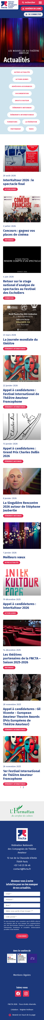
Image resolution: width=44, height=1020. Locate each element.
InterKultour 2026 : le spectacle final (18, 182)
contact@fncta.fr (22, 869)
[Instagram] (26, 994)
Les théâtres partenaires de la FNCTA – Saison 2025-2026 (22, 658)
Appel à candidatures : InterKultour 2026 (19, 606)
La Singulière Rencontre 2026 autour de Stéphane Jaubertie (21, 506)
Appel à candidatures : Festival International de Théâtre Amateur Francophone (21, 396)
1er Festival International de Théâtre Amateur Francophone (21, 775)
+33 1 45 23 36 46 (22, 865)
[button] (40, 2)
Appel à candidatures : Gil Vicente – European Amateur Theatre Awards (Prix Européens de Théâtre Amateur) (21, 716)
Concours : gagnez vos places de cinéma (19, 232)
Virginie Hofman (26, 1010)
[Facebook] (18, 994)
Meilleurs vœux (14, 557)
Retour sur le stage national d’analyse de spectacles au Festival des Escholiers (19, 287)
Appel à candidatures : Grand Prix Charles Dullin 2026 (21, 452)
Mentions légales (22, 975)
